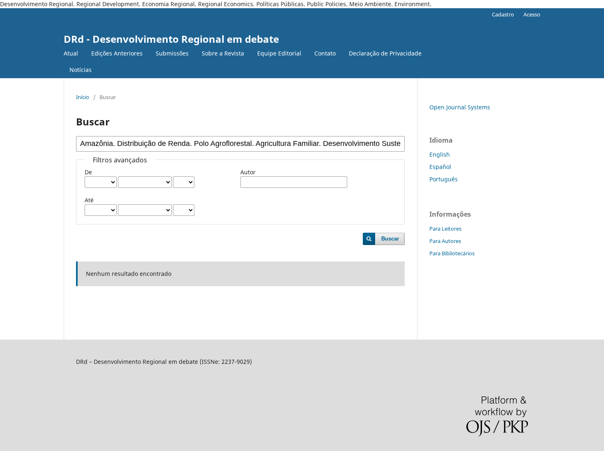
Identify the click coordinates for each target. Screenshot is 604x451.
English (439, 154)
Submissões (172, 53)
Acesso (531, 14)
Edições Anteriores (117, 53)
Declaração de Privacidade (385, 53)
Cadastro (503, 14)
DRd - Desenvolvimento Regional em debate (171, 39)
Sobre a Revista (223, 53)
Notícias (80, 70)
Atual (71, 53)
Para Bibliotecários (452, 253)
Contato (325, 53)
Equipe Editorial (279, 53)
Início (82, 97)
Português (443, 179)
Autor (248, 172)
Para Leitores (445, 228)
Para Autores (445, 241)
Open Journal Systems (459, 107)
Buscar (390, 239)
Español (440, 167)
